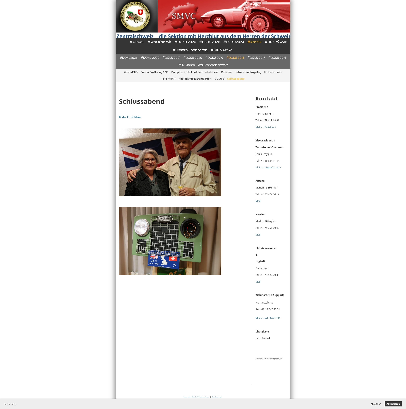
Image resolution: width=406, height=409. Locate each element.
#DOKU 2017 (256, 58)
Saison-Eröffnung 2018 (154, 72)
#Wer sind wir (159, 41)
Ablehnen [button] (376, 403)
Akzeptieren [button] (393, 403)
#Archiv (254, 41)
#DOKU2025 (209, 41)
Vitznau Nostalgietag (248, 72)
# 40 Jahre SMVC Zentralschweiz (203, 65)
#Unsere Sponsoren (190, 50)
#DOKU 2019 (214, 58)
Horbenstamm (273, 72)
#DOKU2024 (233, 41)
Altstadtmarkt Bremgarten (195, 79)
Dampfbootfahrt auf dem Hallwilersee (194, 72)
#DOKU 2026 (185, 41)
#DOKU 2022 (150, 58)
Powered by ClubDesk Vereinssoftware (196, 397)
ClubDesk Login (217, 397)
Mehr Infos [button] (10, 404)
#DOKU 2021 (171, 58)
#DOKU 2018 (235, 58)
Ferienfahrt (169, 79)
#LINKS (271, 41)
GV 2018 (219, 79)
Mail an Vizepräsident (268, 167)
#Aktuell (137, 41)
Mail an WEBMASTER (267, 318)
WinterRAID (131, 72)
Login (283, 42)
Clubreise (226, 72)
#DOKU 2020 (192, 58)
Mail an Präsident (265, 127)
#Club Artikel (222, 50)
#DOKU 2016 (277, 58)
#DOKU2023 (129, 58)
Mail (257, 201)
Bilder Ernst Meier (130, 117)
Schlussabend (235, 79)
